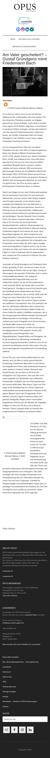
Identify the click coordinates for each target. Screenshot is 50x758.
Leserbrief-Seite (31, 615)
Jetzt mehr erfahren (10, 596)
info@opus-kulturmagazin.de (13, 623)
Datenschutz (7, 677)
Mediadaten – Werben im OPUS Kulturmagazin (20, 701)
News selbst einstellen (11, 657)
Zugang (5, 706)
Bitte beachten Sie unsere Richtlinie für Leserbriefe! (21, 644)
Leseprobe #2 (8, 576)
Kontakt (5, 696)
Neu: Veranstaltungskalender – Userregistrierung (20, 662)
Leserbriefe (7, 667)
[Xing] (32, 29)
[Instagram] (23, 29)
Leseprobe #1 (8, 571)
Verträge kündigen (9, 692)
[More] (6, 104)
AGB (4, 682)
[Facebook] (18, 29)
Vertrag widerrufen (9, 687)
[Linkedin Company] (27, 29)
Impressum (7, 672)
